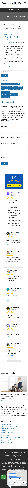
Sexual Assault (6, 92)
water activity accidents (16, 86)
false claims (5, 86)
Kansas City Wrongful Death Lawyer (11, 37)
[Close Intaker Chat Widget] (26, 468)
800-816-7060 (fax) (7, 432)
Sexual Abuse (5, 97)
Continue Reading (8, 66)
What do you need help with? (10, 137)
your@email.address (8, 132)
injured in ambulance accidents (10, 84)
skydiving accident (7, 89)
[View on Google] (8, 233)
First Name (5, 120)
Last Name (4, 126)
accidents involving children (10, 94)
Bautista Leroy (12, 42)
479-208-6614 (5, 430)
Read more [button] (9, 244)
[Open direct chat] (24, 468)
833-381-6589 (5, 441)
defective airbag (18, 89)
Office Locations (8, 421)
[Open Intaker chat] (10, 487)
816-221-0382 (14, 9)
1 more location (5, 446)
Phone (3, 157)
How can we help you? (8, 143)
